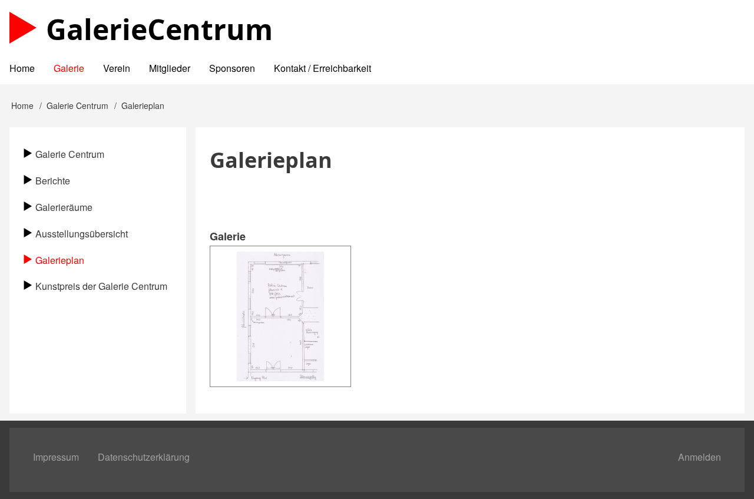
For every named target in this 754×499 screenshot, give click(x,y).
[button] (280, 316)
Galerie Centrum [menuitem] (69, 154)
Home (22, 105)
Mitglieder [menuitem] (169, 68)
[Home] (23, 27)
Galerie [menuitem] (69, 68)
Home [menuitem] (22, 68)
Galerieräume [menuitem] (63, 207)
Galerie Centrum (77, 105)
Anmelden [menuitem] (699, 457)
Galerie (159, 29)
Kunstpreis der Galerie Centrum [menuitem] (101, 286)
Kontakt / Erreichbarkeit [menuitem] (322, 68)
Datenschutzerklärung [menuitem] (144, 457)
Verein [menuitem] (116, 68)
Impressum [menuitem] (56, 457)
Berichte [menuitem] (52, 180)
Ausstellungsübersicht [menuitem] (81, 233)
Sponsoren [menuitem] (232, 68)
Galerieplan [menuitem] (59, 260)
